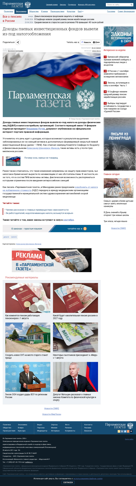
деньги (6, 237)
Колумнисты (70, 431)
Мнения (54, 428)
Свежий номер (52, 5)
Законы (63, 5)
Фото (67, 425)
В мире (44, 11)
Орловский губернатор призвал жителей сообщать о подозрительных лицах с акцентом (117, 60)
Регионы (68, 428)
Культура (71, 11)
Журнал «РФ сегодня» (86, 5)
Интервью (55, 431)
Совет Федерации (126, 11)
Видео (39, 425)
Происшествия (57, 11)
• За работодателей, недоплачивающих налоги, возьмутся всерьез (39, 213)
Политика (8, 11)
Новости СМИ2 (51, 408)
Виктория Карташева (15, 51)
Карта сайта (129, 439)
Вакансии (88, 431)
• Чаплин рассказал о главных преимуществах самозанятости (37, 209)
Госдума (111, 11)
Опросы (54, 425)
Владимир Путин (35, 128)
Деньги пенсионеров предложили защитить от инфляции (55, 16)
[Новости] (86, 42)
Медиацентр (42, 431)
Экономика (21, 11)
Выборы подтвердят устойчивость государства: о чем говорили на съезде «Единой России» (117, 107)
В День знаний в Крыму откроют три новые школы (116, 213)
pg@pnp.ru (29, 462)
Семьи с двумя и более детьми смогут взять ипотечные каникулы (118, 204)
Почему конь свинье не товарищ (41, 157)
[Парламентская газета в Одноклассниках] (128, 431)
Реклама (87, 428)
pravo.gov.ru (96, 51)
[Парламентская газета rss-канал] (119, 431)
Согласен (68, 482)
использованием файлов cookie (88, 478)
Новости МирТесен (51, 414)
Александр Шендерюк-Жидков (43, 148)
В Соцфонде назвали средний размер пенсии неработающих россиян (59, 19)
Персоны (41, 428)
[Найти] (131, 5)
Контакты (88, 425)
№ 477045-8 (96, 48)
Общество (34, 11)
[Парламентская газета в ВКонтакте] (122, 431)
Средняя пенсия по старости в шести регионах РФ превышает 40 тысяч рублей (64, 22)
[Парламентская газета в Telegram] (125, 431)
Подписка (72, 5)
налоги (14, 237)
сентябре (68, 220)
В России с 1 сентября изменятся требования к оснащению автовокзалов (116, 74)
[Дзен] (96, 42)
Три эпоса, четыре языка (115, 221)
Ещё (80, 11)
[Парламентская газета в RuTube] (131, 431)
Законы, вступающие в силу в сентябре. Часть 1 (116, 84)
